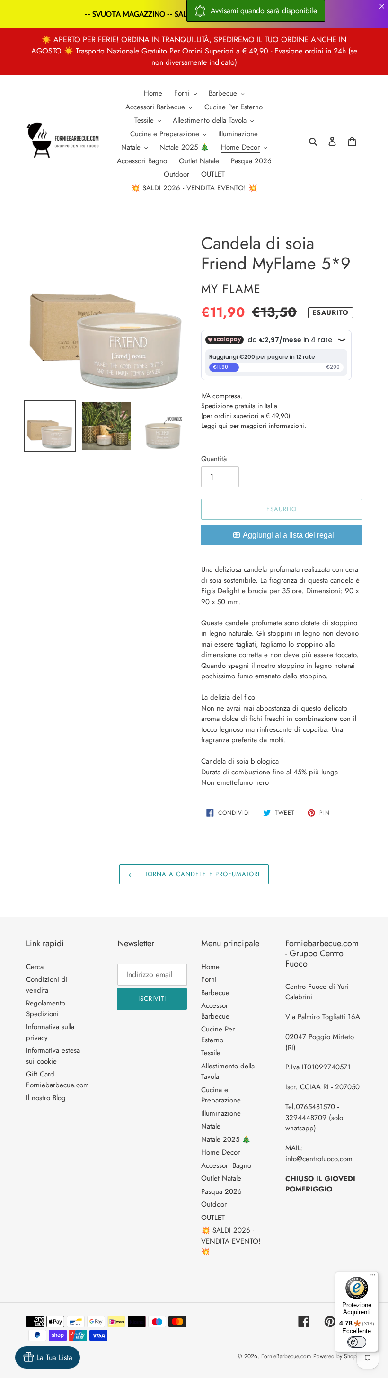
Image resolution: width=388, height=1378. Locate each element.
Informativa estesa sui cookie (53, 1056)
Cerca (35, 966)
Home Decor (220, 1152)
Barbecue (215, 992)
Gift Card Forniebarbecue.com (57, 1079)
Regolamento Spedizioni (45, 1008)
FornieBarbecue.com (286, 1356)
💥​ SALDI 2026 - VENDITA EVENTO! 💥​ (231, 1241)
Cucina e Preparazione (221, 1095)
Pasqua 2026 (221, 1191)
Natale (210, 1126)
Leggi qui (214, 425)
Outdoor (214, 1204)
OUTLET (213, 1217)
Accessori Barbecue (215, 1011)
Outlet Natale (221, 1178)
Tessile (210, 1053)
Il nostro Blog (46, 1098)
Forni (209, 979)
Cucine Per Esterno (218, 1034)
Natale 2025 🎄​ (226, 1139)
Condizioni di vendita (47, 985)
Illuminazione (221, 1113)
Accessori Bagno (226, 1165)
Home (210, 966)
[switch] (356, 1342)
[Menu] (373, 1277)
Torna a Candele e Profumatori (201, 874)
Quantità (214, 458)
